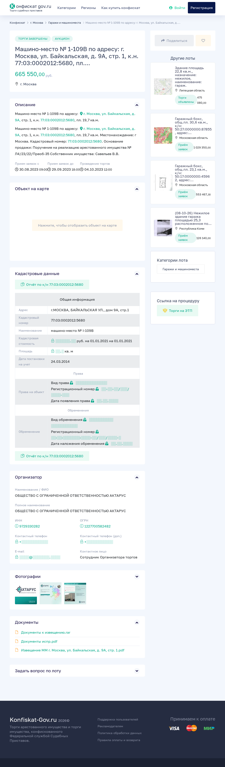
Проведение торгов (95, 163)
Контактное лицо (93, 551)
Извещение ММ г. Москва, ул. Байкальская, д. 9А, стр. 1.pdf (72, 650)
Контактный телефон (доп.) (101, 536)
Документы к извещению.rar (45, 632)
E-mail (19, 551)
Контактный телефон (31, 536)
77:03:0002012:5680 (57, 120)
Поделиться (177, 40)
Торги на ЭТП (180, 310)
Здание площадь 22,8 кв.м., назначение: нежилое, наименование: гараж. (189, 77)
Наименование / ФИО (32, 489)
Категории (66, 7)
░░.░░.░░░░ (107, 401)
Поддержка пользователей (118, 719)
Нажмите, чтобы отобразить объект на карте (77, 225)
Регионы (88, 7)
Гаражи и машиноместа (181, 269)
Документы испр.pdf (39, 641)
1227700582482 (97, 526)
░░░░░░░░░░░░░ (91, 383)
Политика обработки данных (120, 733)
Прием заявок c (27, 163)
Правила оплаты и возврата (119, 740)
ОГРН (84, 520)
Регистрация (202, 7)
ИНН (18, 520)
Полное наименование (32, 505)
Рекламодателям (110, 726)
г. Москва (28, 84)
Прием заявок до (60, 163)
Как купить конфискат (120, 7)
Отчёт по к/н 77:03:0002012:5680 (54, 284)
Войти (179, 7)
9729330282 (29, 526)
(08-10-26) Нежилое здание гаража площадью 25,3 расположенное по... (193, 218)
